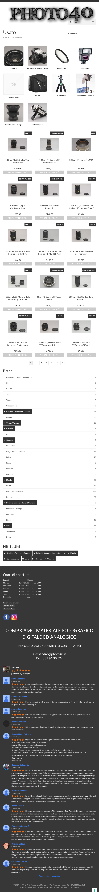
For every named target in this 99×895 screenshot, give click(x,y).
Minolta (9, 480)
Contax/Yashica (12, 423)
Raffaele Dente (17, 805)
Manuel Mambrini (19, 721)
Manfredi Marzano (19, 790)
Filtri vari (9, 429)
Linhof (8, 463)
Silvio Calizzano (18, 678)
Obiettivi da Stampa (14, 508)
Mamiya (9, 469)
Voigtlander (10, 531)
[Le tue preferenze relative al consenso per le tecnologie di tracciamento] (94, 890)
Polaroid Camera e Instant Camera (20, 503)
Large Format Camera (15, 451)
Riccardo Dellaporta (20, 765)
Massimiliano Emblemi (21, 734)
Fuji (7, 434)
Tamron (9, 400)
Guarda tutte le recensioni (49, 876)
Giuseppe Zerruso (19, 861)
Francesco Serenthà (20, 826)
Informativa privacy (11, 603)
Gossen (9, 440)
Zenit (8, 394)
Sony (8, 383)
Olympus (10, 514)
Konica (9, 389)
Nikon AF (10, 486)
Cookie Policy (9, 609)
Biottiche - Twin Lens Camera (18, 411)
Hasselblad (10, 446)
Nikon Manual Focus (14, 491)
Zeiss (8, 537)
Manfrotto (10, 474)
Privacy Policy (9, 606)
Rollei (8, 520)
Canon (9, 417)
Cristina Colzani (18, 843)
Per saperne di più (17, 172)
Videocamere (11, 406)
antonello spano (18, 709)
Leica (8, 457)
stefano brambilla (19, 696)
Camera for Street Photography (19, 377)
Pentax (9, 497)
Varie (8, 526)
